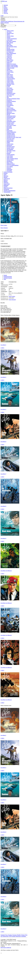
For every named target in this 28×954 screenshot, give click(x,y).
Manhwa (6, 180)
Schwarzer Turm (10, 138)
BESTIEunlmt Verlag (12, 46)
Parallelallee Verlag (11, 121)
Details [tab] (5, 275)
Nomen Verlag (10, 118)
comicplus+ (9, 56)
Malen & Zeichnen (8, 188)
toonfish (8, 153)
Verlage (5, 11)
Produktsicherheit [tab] (8, 276)
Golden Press (10, 80)
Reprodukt (9, 126)
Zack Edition (10, 166)
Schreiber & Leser (11, 136)
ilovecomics (9, 88)
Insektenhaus (10, 90)
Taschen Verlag (10, 148)
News (5, 6)
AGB (10, 936)
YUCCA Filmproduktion (12, 165)
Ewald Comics (10, 72)
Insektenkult (9, 92)
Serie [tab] (5, 279)
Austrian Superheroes (12, 38)
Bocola (8, 48)
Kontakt (13, 936)
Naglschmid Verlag (11, 116)
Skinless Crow (10, 141)
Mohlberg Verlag (11, 113)
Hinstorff (9, 85)
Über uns (6, 13)
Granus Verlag (10, 81)
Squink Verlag (10, 144)
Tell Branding (10, 149)
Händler (5, 10)
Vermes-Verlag (10, 160)
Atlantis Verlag (10, 36)
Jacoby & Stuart (10, 94)
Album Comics (10, 30)
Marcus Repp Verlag (11, 110)
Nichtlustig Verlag (11, 117)
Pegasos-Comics (10, 122)
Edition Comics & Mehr (12, 66)
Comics (5, 29)
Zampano (9, 168)
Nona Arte (9, 120)
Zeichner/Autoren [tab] (8, 278)
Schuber (5, 186)
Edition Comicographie (12, 65)
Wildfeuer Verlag (11, 164)
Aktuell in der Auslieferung (7, 21)
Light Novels (7, 178)
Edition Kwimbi (10, 68)
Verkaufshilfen (7, 192)
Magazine (6, 176)
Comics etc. (9, 57)
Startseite (6, 5)
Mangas (5, 177)
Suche (2, 17)
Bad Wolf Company (11, 41)
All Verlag (9, 32)
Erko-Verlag (9, 70)
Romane (6, 173)
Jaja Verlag (9, 96)
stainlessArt (9, 145)
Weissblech (9, 161)
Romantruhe (9, 130)
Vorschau (6, 9)
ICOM (8, 86)
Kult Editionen (10, 105)
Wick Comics (10, 162)
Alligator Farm (10, 33)
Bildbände (6, 185)
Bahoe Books (10, 42)
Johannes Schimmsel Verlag (13, 98)
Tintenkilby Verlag (11, 150)
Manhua (5, 181)
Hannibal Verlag (10, 84)
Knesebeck (9, 100)
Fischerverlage (10, 77)
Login (2, 15)
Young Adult (7, 184)
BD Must (9, 44)
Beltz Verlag (9, 45)
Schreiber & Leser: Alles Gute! (14, 137)
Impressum (18, 936)
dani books (9, 58)
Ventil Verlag (10, 157)
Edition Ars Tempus (11, 64)
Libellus (8, 106)
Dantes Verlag (10, 60)
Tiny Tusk (9, 152)
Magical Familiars (11, 109)
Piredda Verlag (10, 124)
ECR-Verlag (9, 61)
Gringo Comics (10, 82)
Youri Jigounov (4, 227)
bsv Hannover (10, 52)
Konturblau (9, 102)
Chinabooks (9, 54)
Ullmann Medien (11, 154)
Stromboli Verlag (11, 146)
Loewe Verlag (10, 108)
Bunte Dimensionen (11, 53)
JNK (8, 97)
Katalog (5, 7)
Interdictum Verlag (11, 93)
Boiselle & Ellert (10, 49)
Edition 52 (9, 62)
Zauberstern (9, 169)
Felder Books (10, 74)
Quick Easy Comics (11, 125)
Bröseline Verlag (10, 50)
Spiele (5, 174)
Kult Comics (10, 104)
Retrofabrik (9, 128)
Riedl (8, 129)
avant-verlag (9, 40)
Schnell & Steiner (11, 134)
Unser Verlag (10, 156)
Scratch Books (10, 140)
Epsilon (8, 69)
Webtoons (6, 182)
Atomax (8, 37)
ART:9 (8, 34)
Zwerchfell (9, 170)
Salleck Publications (11, 132)
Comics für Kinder (8, 172)
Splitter (8, 142)
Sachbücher (6, 189)
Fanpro (8, 73)
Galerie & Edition (11, 78)
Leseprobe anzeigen (5, 246)
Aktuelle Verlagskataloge (9, 190)
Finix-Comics (10, 76)
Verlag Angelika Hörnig (12, 158)
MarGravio (9, 112)
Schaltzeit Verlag (10, 133)
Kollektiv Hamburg (11, 101)
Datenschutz (5, 936)
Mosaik (8, 114)
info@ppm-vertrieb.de (6, 947)
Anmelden (23, 936)
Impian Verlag (10, 89)
